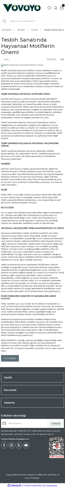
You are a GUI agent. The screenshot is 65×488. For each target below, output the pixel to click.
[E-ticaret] (32, 485)
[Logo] (22, 8)
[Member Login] (56, 8)
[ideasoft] (14, 485)
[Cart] (62, 8)
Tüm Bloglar (10, 358)
